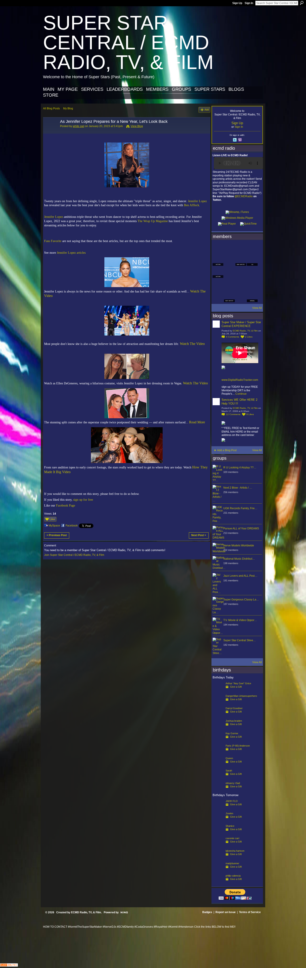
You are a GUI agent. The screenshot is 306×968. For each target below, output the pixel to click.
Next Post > (198, 535)
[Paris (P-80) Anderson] (218, 752)
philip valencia (233, 875)
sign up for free (83, 499)
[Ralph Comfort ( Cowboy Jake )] (252, 272)
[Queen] (218, 765)
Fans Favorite (52, 241)
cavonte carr (232, 838)
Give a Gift (236, 686)
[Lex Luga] (240, 296)
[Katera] (240, 248)
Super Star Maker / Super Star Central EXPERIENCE (241, 324)
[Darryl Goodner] (218, 715)
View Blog (137, 126)
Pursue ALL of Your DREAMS (241, 528)
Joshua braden (234, 720)
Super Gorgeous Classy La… (241, 599)
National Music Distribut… (239, 558)
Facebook (72, 525)
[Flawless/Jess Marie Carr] (218, 296)
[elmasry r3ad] (218, 790)
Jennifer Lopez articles (71, 252)
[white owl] (50, 131)
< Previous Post (57, 535)
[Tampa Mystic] (229, 272)
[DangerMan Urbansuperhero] (218, 703)
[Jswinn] (218, 820)
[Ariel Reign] (252, 248)
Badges (207, 912)
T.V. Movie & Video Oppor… (240, 620)
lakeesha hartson (235, 850)
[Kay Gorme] (218, 740)
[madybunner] (218, 870)
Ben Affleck (191, 205)
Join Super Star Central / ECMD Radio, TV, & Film (74, 555)
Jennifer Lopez (197, 201)
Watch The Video (192, 344)
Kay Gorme (232, 733)
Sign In (249, 3)
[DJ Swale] (240, 284)
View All (257, 308)
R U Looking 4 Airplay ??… (239, 467)
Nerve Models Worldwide (238, 545)
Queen (229, 758)
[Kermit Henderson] (229, 248)
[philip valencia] (218, 882)
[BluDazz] (218, 248)
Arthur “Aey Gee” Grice (238, 683)
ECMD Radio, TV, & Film (245, 330)
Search (302, 3)
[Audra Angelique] (240, 272)
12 (233, 414)
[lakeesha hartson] (218, 858)
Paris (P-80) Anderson (238, 745)
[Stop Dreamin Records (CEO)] (229, 284)
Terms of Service (250, 912)
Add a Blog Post (227, 450)
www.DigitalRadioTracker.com (240, 379)
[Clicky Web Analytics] (9, 965)
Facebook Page (65, 505)
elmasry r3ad (233, 783)
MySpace (54, 525)
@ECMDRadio (244, 196)
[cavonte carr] (218, 845)
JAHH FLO (232, 801)
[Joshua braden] (218, 728)
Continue (241, 393)
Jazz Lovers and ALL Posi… (240, 575)
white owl (78, 126)
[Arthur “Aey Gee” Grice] (218, 690)
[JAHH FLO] (218, 808)
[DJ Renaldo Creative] (229, 260)
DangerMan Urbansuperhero (241, 696)
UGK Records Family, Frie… (240, 508)
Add (207, 109)
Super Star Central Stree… (239, 640)
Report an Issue (225, 912)
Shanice (230, 826)
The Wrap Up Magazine (153, 221)
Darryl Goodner (234, 708)
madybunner (232, 863)
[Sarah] (218, 777)
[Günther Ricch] (252, 284)
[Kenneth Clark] (218, 284)
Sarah (229, 770)
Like (52, 519)
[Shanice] (218, 833)
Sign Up (237, 3)
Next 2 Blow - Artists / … (237, 487)
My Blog (68, 108)
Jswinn (229, 813)
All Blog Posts (51, 108)
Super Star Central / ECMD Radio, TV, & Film (128, 42)
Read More (197, 422)
